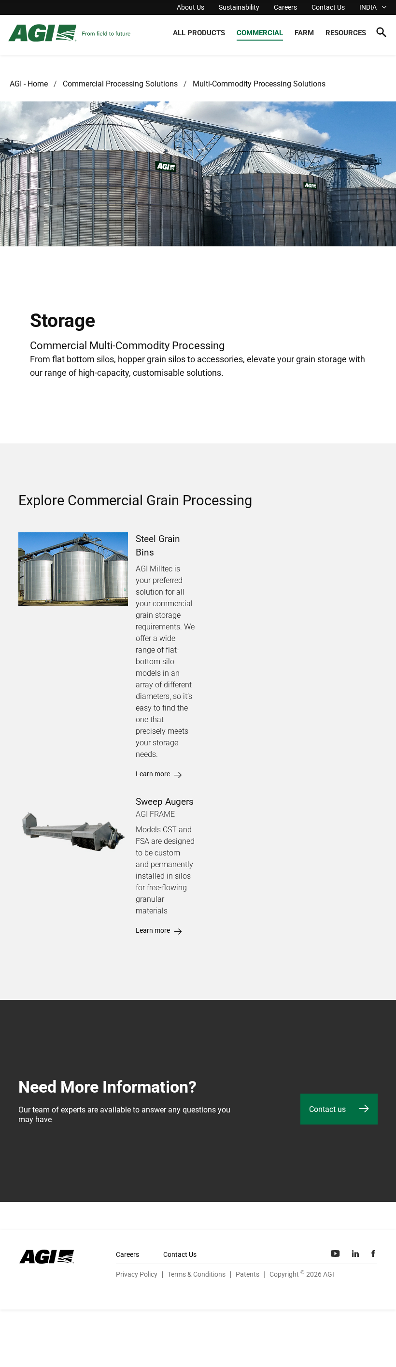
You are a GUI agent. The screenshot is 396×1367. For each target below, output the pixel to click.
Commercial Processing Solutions (120, 83)
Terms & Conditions (197, 1274)
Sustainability (239, 7)
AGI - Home (29, 83)
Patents (247, 1274)
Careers (285, 7)
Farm (304, 32)
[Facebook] (374, 1253)
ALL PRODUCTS (199, 32)
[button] (381, 34)
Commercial (260, 32)
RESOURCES (345, 32)
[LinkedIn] (356, 1253)
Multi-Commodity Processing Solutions (259, 83)
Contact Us (328, 7)
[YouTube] (336, 1253)
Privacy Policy (136, 1274)
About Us (190, 7)
